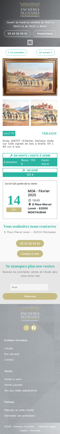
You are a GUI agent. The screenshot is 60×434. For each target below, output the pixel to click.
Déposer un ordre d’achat (19, 409)
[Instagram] (26, 328)
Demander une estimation (19, 415)
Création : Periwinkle (30, 430)
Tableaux (49, 133)
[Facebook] (33, 328)
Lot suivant (45, 52)
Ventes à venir (12, 379)
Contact (9, 359)
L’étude (8, 348)
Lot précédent (16, 52)
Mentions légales (47, 426)
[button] (30, 42)
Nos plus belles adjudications (20, 390)
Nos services (11, 353)
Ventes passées (13, 384)
